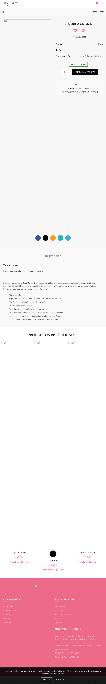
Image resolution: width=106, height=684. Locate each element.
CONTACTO (60, 610)
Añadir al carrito (85, 72)
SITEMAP (59, 622)
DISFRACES (8, 618)
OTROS (94, 92)
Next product (101, 12)
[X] (45, 238)
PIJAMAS (7, 614)
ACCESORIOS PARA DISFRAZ (75, 92)
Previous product (95, 12)
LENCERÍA (8, 606)
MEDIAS (7, 622)
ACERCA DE (60, 606)
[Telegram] (68, 238)
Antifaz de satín (87, 552)
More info (60, 679)
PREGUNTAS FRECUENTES (68, 614)
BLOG (58, 618)
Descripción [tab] (53, 255)
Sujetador (53, 560)
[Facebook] (38, 238)
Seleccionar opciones (53, 569)
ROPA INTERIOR (11, 610)
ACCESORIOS (85, 88)
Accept (46, 679)
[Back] (4, 12)
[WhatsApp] (60, 238)
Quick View (32, 344)
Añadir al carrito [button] (19, 562)
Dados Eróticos (18, 552)
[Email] (53, 238)
